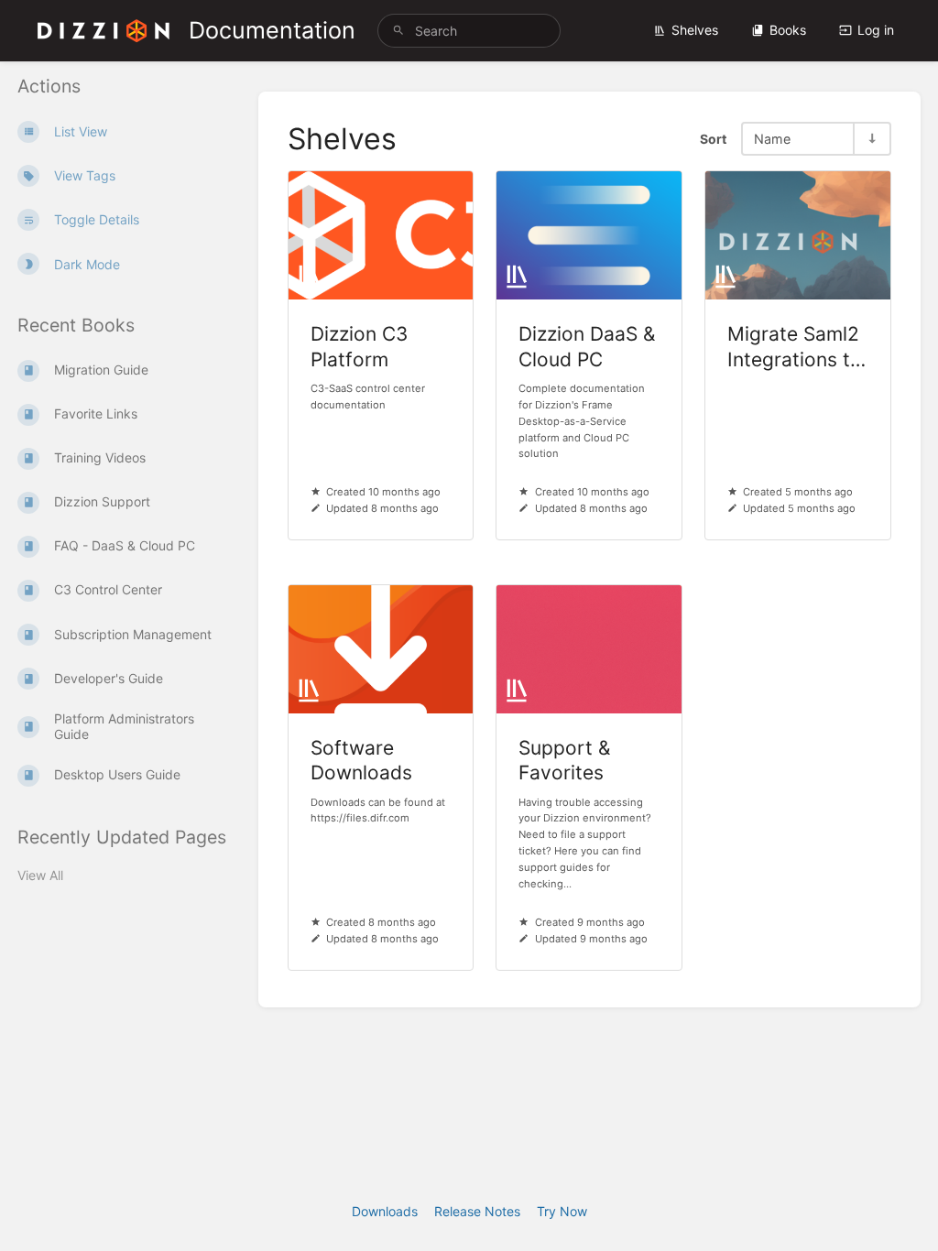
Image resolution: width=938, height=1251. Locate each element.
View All (40, 875)
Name (772, 139)
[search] (469, 31)
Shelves (694, 30)
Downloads (385, 1211)
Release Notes (477, 1211)
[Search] (398, 30)
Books (787, 30)
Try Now (562, 1211)
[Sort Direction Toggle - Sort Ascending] (871, 139)
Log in (875, 30)
